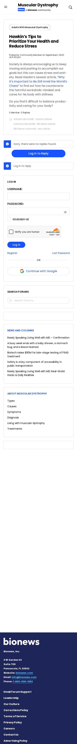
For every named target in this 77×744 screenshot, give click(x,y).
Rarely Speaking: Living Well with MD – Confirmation (38, 337)
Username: (15, 189)
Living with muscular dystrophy (26, 423)
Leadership (11, 698)
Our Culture (12, 704)
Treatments (14, 428)
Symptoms (14, 412)
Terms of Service (15, 716)
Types (11, 401)
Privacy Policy (13, 722)
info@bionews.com (24, 677)
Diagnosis (13, 417)
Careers (9, 728)
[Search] (70, 7)
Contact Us (11, 734)
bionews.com (24, 673)
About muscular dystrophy (27, 393)
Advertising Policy (15, 741)
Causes (11, 406)
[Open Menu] (6, 7)
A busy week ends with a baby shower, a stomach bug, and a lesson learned (37, 345)
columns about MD (24, 124)
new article (43, 128)
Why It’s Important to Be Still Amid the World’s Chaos (38, 81)
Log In (16, 245)
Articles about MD (24, 119)
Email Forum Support (18, 692)
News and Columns (20, 330)
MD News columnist (25, 128)
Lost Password (61, 253)
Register (12, 253)
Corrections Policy (16, 710)
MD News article (46, 124)
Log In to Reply (38, 153)
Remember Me (21, 219)
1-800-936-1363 (23, 681)
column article (43, 119)
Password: (15, 204)
